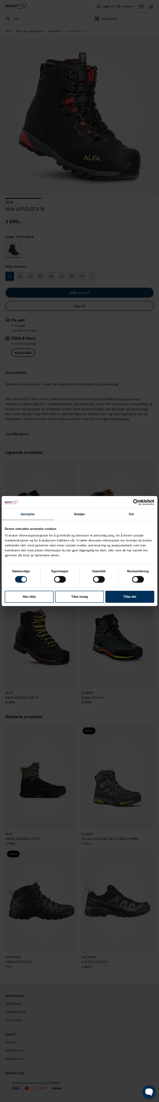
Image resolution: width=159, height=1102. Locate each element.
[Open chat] (149, 1092)
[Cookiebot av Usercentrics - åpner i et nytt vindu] (136, 502)
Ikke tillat (29, 596)
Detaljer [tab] (79, 514)
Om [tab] (131, 514)
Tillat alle (129, 596)
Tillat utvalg (79, 596)
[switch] (60, 579)
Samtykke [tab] (27, 514)
